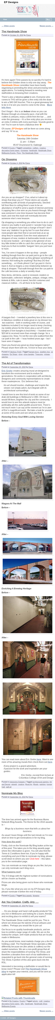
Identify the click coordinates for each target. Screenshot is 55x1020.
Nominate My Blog (12, 793)
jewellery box (45, 352)
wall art (8, 787)
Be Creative (14, 1001)
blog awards (27, 896)
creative (43, 148)
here (39, 759)
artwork (14, 784)
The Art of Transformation (16, 363)
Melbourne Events (9, 153)
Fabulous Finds (15, 352)
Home (5, 19)
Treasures (39, 354)
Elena (28, 35)
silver (20, 354)
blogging (36, 896)
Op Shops (13, 354)
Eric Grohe (7, 371)
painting (43, 784)
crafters (35, 148)
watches (5, 357)
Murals (35, 784)
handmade (33, 150)
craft (40, 1001)
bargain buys (34, 352)
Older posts (8, 26)
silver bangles (28, 354)
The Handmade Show (14, 31)
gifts (22, 1004)
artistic (35, 1001)
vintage (47, 354)
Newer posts (46, 26)
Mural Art (28, 784)
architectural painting (41, 782)
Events (12, 148)
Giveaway (24, 150)
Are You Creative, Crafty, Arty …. (20, 902)
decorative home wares (10, 150)
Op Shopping (9, 159)
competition (27, 148)
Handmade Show (44, 150)
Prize (19, 153)
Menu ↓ (48, 20)
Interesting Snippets (17, 782)
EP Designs (11, 2)
